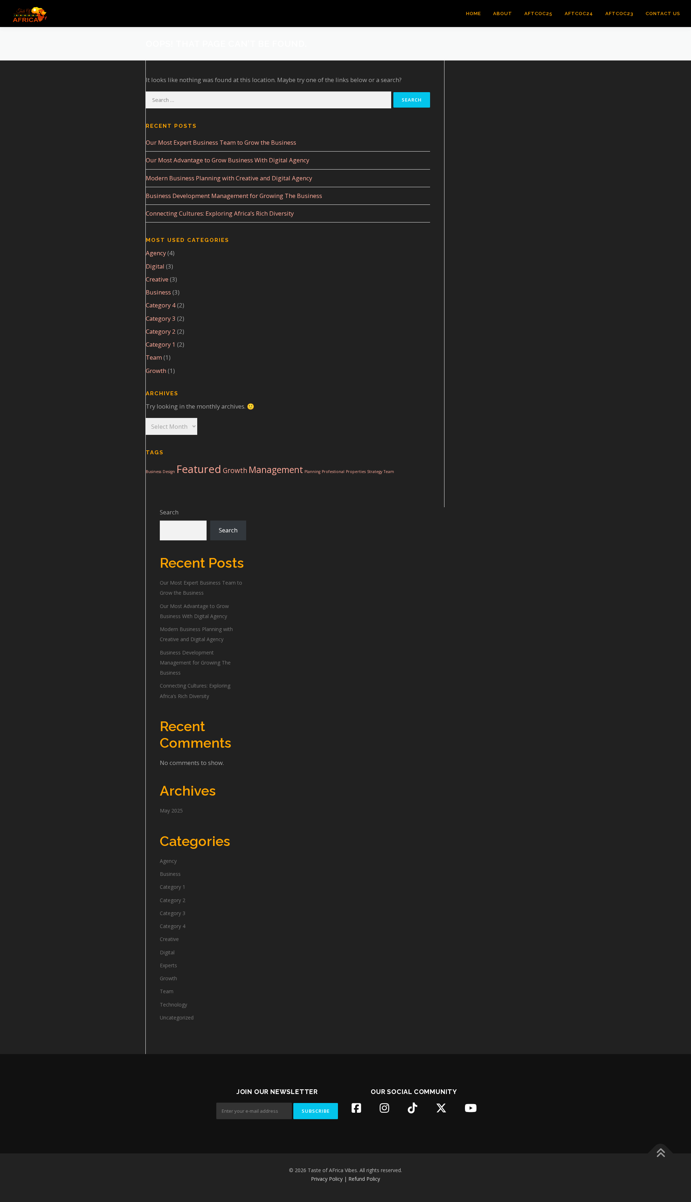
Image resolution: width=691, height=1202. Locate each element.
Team (154, 357)
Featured (198, 469)
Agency (156, 253)
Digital (155, 266)
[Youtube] (470, 1108)
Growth (156, 370)
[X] (441, 1108)
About (502, 13)
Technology (173, 1004)
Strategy (374, 471)
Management (276, 470)
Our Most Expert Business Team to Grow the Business (221, 142)
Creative (157, 279)
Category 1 (161, 344)
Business (158, 292)
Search (169, 512)
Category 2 (161, 331)
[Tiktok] (412, 1108)
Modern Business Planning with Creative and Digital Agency (229, 178)
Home (473, 13)
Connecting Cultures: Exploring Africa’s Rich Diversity (220, 213)
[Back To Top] (660, 1153)
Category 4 (161, 305)
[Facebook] (356, 1108)
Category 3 (161, 318)
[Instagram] (384, 1108)
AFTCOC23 (619, 13)
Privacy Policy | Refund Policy (345, 1178)
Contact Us (663, 13)
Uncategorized (177, 1017)
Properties (356, 471)
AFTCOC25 (538, 13)
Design (169, 471)
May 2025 (171, 810)
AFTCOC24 (579, 13)
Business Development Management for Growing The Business (234, 196)
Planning (312, 471)
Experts (168, 965)
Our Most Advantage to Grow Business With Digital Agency (227, 160)
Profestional (333, 471)
